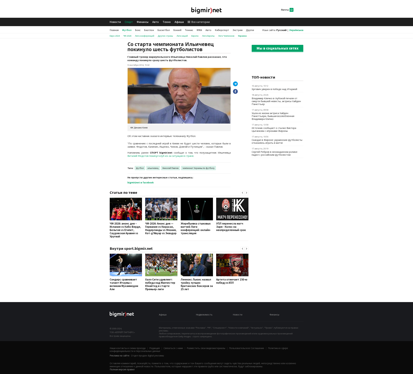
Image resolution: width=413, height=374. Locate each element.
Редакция (154, 348)
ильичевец (153, 168)
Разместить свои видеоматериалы (206, 348)
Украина (242, 35)
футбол (140, 168)
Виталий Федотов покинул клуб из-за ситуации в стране (160, 155)
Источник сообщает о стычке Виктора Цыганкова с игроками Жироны (274, 129)
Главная (114, 30)
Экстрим (237, 30)
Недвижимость (204, 314)
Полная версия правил (122, 369)
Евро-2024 (115, 35)
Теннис (189, 30)
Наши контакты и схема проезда (128, 348)
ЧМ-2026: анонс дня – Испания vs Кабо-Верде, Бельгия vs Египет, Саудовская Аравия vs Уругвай (125, 230)
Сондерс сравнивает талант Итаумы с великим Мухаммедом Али (124, 284)
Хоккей (177, 30)
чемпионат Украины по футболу (198, 168)
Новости (115, 22)
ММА (199, 30)
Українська (296, 30)
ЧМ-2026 (127, 35)
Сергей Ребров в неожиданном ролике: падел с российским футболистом (275, 153)
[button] (242, 193)
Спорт (129, 22)
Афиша (179, 22)
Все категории (200, 22)
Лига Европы (208, 35)
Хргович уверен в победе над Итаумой (274, 89)
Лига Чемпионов (226, 35)
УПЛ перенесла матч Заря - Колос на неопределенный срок (231, 227)
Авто (155, 22)
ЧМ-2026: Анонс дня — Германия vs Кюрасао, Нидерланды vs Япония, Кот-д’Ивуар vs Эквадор (160, 228)
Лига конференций (144, 35)
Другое (250, 30)
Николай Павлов (170, 168)
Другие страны (165, 35)
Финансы (142, 22)
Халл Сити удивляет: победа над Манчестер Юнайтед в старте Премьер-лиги (160, 284)
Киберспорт (222, 30)
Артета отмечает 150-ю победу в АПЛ (231, 281)
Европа (194, 35)
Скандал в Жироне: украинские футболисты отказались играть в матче (277, 141)
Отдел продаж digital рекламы (147, 355)
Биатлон (149, 30)
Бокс (138, 30)
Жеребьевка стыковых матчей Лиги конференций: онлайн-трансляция (196, 228)
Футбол (126, 30)
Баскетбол (163, 30)
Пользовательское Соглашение (246, 348)
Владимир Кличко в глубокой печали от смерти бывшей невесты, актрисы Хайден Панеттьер (276, 101)
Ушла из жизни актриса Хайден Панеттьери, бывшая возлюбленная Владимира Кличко (273, 115)
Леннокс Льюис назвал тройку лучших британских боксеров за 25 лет (197, 284)
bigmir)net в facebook (140, 182)
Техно (167, 22)
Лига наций (182, 35)
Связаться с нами (173, 348)
